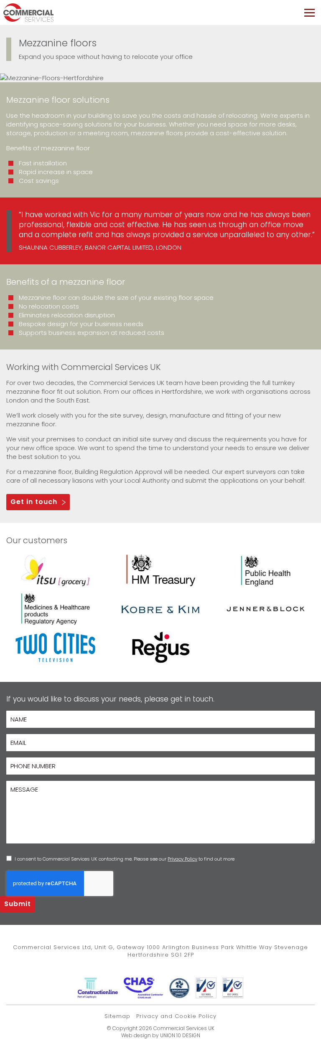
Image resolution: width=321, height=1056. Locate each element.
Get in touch (33, 501)
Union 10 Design (180, 1035)
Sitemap (117, 1016)
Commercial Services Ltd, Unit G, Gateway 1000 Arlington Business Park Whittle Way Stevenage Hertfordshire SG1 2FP (160, 951)
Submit (17, 904)
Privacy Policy (182, 859)
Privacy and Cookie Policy (176, 1016)
